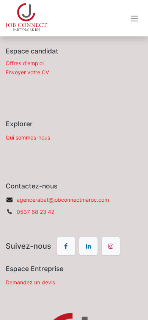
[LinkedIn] (88, 246)
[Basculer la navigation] (134, 18)
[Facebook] (66, 246)
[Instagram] (111, 246)
